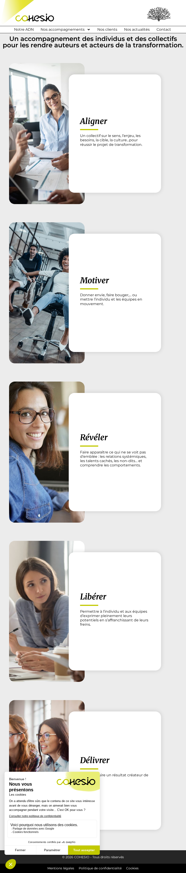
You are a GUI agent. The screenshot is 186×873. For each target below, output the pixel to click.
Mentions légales (60, 868)
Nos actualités (137, 29)
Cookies (132, 868)
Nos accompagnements (63, 29)
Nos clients (107, 29)
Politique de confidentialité (100, 868)
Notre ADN (24, 29)
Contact (164, 29)
